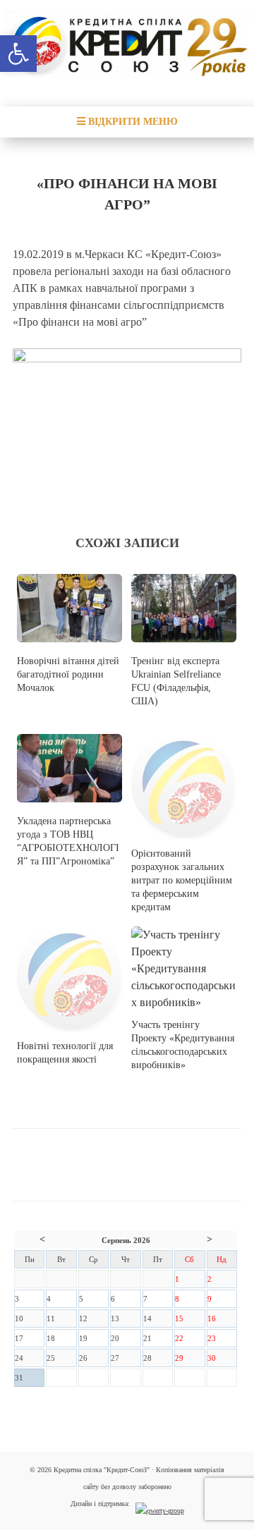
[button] (18, 53)
